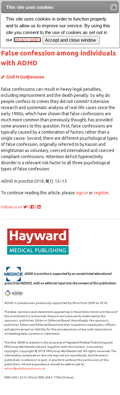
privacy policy (27, 39)
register (101, 192)
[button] (113, 7)
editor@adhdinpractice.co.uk (24, 368)
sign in (82, 192)
